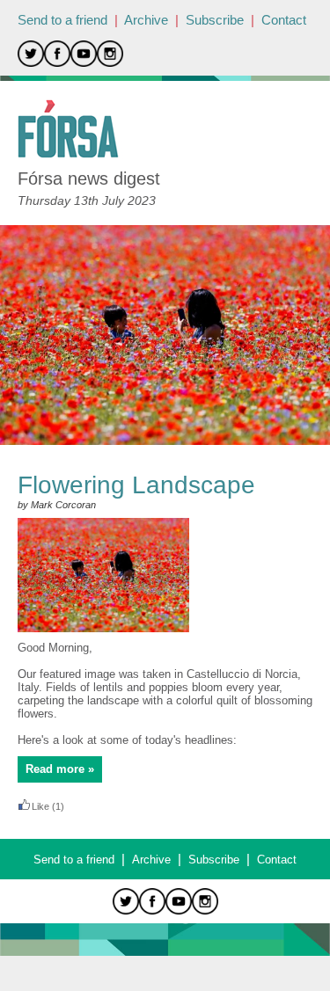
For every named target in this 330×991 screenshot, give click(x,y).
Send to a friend (62, 19)
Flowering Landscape (136, 485)
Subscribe (215, 19)
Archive (146, 19)
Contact (283, 19)
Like (40, 806)
